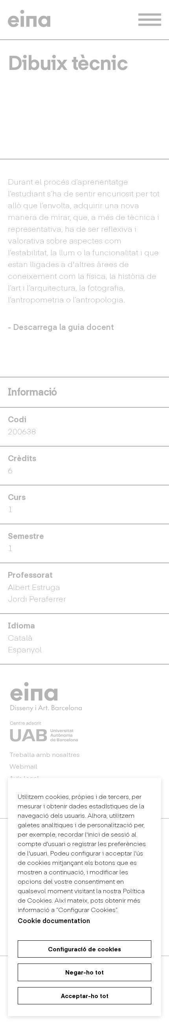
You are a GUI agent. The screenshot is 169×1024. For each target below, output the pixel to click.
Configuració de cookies (84, 949)
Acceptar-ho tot (84, 996)
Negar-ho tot (84, 972)
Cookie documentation (54, 920)
